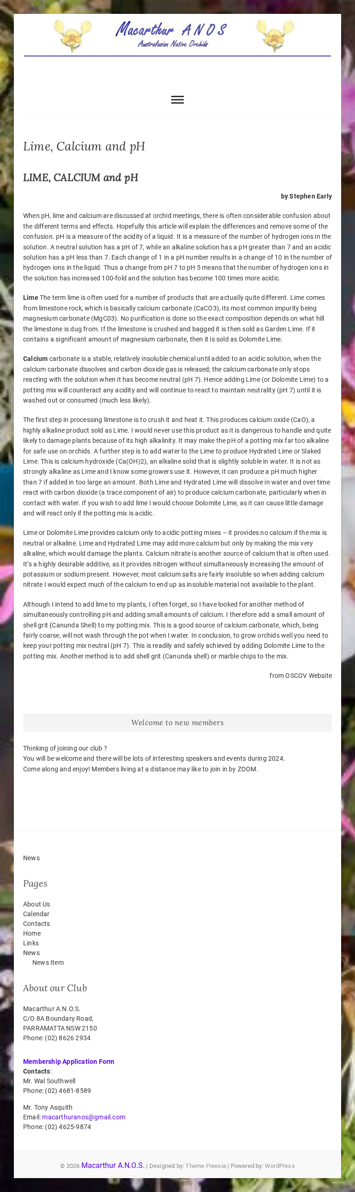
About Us (36, 904)
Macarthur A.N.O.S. (113, 1165)
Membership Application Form (68, 1061)
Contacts (36, 923)
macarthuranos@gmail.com (83, 1117)
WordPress (280, 1165)
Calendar (36, 914)
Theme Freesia (205, 1165)
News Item (48, 962)
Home (32, 933)
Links (31, 943)
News (31, 952)
